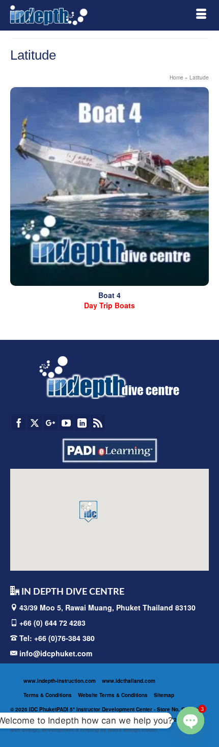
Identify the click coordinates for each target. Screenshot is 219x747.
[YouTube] (66, 422)
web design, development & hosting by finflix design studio (83, 729)
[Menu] (201, 15)
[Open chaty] (190, 720)
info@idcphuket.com (54, 653)
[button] (88, 511)
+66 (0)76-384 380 (64, 638)
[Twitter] (35, 422)
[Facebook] (19, 422)
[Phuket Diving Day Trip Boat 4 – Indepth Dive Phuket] (109, 186)
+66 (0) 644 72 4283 (52, 623)
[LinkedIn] (82, 422)
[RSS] (98, 422)
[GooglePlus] (50, 422)
